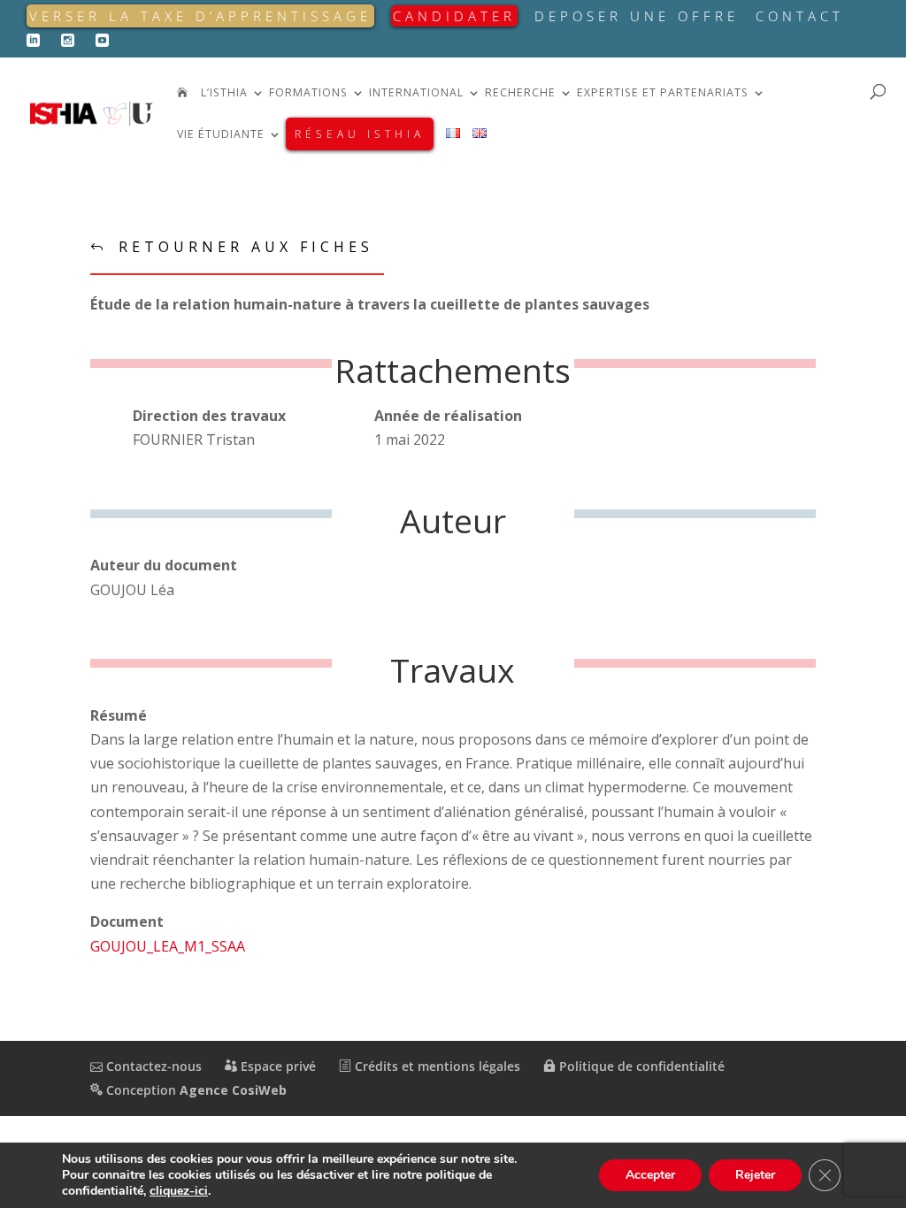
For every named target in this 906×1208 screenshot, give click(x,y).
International (416, 93)
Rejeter (755, 1174)
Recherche (520, 93)
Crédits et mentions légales (435, 1066)
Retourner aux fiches (246, 246)
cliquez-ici (179, 1191)
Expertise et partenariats (663, 93)
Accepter (650, 1174)
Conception (195, 1090)
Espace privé (276, 1066)
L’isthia (224, 93)
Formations (308, 93)
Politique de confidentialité (640, 1066)
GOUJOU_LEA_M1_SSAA (167, 946)
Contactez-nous (152, 1066)
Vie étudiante (221, 134)
